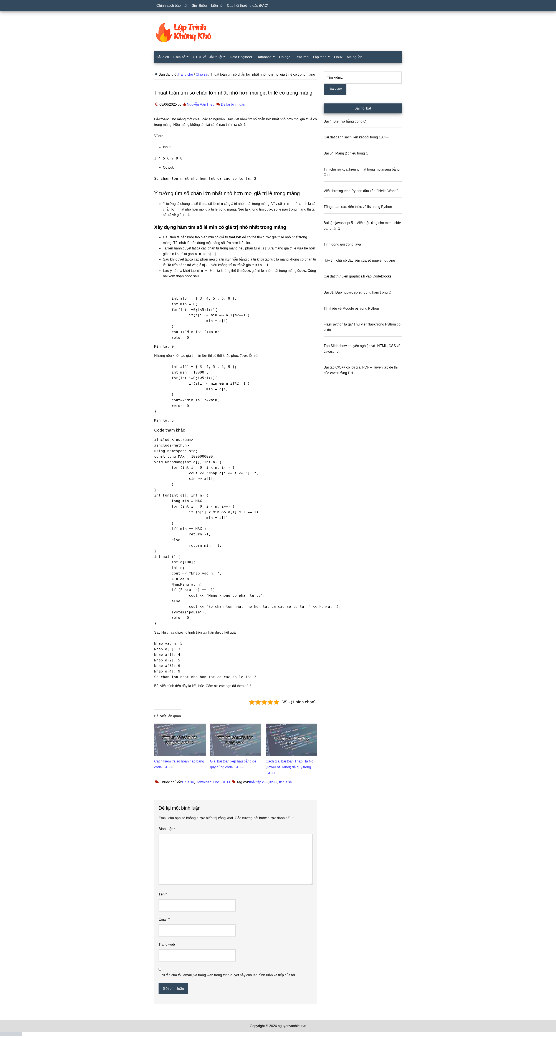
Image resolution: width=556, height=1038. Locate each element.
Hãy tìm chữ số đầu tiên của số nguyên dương (359, 260)
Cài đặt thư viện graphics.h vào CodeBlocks (357, 276)
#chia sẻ (285, 782)
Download (204, 782)
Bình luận (167, 829)
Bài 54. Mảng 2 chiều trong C (346, 153)
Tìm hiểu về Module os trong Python (351, 308)
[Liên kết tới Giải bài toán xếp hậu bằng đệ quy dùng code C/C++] (235, 726)
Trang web (167, 944)
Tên (163, 894)
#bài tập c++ (258, 782)
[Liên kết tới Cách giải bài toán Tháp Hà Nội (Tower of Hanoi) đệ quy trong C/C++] (291, 726)
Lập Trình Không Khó (278, 32)
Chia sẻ (188, 782)
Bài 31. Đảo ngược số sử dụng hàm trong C (357, 292)
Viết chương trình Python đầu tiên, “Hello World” (361, 191)
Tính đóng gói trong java (342, 244)
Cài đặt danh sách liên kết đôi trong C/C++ (356, 137)
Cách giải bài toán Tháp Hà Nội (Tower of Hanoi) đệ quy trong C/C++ (290, 767)
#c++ (273, 782)
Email (164, 919)
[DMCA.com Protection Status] (11, 1035)
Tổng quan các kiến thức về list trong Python (358, 207)
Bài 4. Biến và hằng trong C (345, 121)
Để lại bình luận (233, 104)
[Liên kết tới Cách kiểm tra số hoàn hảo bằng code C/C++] (180, 726)
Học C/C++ (221, 782)
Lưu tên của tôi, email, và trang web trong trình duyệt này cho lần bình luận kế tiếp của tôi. (227, 975)
